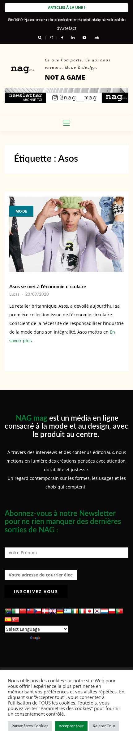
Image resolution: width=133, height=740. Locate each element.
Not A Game (65, 77)
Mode (21, 211)
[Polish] (112, 611)
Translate (51, 638)
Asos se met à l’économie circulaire (47, 286)
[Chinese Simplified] (22, 611)
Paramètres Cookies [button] (29, 726)
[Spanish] (8, 619)
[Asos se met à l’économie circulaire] (66, 234)
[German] (60, 611)
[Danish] (45, 611)
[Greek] (67, 611)
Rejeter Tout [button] (104, 726)
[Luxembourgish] (104, 611)
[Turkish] (15, 619)
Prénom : (14, 541)
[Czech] (37, 611)
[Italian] (82, 611)
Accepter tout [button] (71, 726)
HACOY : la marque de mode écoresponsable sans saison (66, 20)
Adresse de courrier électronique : (41, 565)
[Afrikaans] (8, 611)
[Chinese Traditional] (30, 611)
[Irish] (74, 611)
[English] (52, 611)
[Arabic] (15, 611)
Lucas (14, 295)
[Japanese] (89, 611)
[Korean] (97, 611)
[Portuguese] (119, 611)
